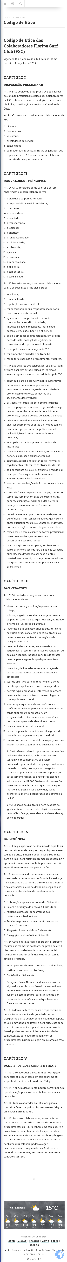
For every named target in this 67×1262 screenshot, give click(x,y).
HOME (11, 1241)
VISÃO (45, 1241)
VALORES (34, 1241)
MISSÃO (22, 1241)
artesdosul (34, 1259)
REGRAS (34, 1245)
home (6, 17)
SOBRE (54, 1241)
